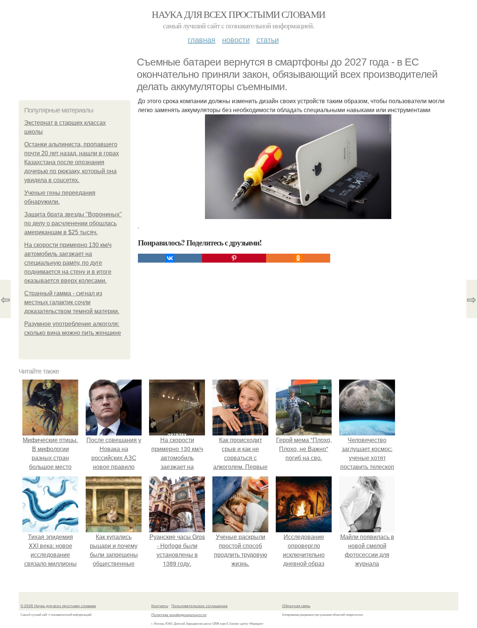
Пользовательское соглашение (199, 605)
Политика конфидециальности (178, 614)
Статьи (267, 39)
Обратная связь (296, 605)
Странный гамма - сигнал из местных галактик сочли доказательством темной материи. (71, 302)
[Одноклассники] (298, 258)
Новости (236, 39)
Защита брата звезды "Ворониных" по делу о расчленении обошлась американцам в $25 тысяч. (73, 223)
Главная (201, 39)
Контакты (159, 605)
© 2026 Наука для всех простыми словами (58, 605)
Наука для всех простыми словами (238, 14)
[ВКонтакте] (170, 258)
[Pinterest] (234, 258)
